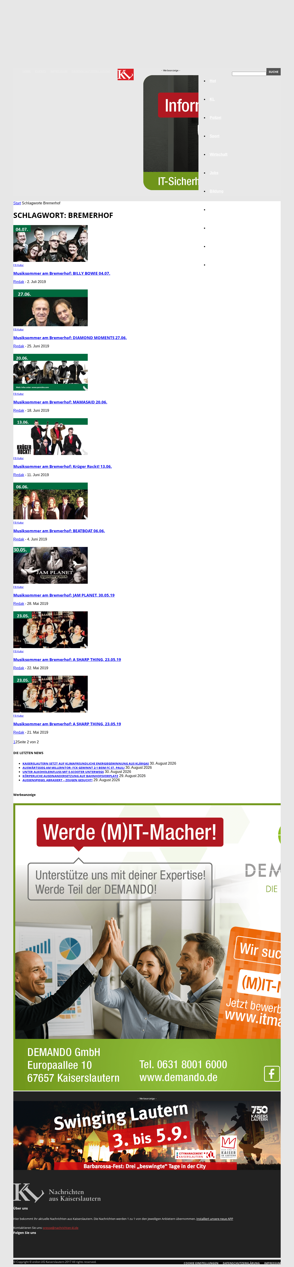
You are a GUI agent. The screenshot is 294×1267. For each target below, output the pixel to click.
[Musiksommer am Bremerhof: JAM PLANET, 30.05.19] (50, 582)
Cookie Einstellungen (201, 1263)
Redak (18, 282)
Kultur (215, 246)
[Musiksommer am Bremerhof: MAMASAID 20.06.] (50, 389)
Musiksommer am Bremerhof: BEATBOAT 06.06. (59, 530)
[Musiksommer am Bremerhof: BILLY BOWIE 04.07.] (50, 261)
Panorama (219, 265)
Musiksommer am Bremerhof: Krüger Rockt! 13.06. (62, 466)
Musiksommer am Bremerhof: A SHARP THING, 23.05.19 (67, 659)
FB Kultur (18, 265)
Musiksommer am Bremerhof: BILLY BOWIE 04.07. (61, 273)
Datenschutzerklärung (91, 71)
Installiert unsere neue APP (214, 1219)
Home (27, 71)
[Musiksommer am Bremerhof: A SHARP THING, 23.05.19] (50, 647)
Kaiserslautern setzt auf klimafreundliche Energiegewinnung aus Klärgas (86, 763)
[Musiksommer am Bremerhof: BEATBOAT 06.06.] (50, 518)
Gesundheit (220, 228)
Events (40, 71)
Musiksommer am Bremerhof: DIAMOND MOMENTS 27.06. (70, 337)
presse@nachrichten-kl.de (60, 1228)
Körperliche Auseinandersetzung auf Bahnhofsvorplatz (70, 776)
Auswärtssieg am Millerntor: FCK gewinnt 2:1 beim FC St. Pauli (73, 768)
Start (17, 203)
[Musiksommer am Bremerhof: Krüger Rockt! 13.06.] (50, 454)
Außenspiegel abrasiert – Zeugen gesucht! (58, 780)
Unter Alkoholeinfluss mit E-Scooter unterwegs (63, 772)
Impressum (59, 71)
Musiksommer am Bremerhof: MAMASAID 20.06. (60, 402)
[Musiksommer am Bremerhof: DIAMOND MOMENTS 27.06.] (50, 325)
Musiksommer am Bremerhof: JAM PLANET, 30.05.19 (64, 595)
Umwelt (216, 210)
